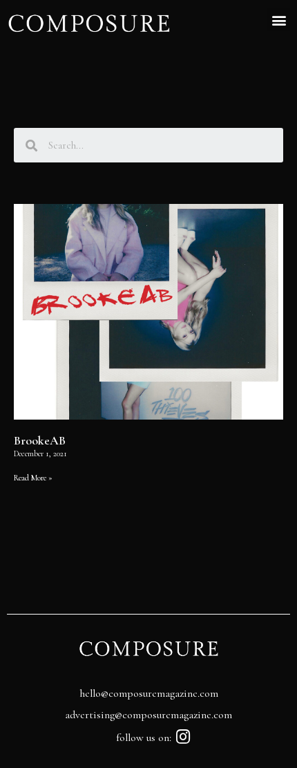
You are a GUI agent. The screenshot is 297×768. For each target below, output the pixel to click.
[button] (278, 19)
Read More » (33, 478)
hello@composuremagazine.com (148, 693)
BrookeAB (40, 440)
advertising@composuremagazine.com (148, 715)
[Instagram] (183, 736)
